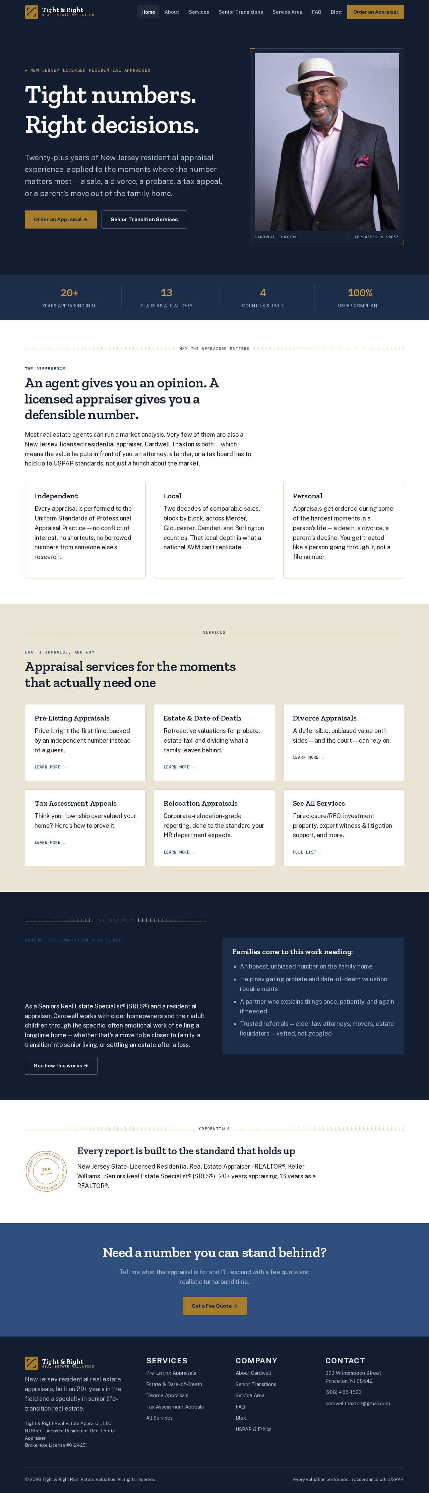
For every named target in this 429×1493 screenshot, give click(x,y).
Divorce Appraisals (167, 1395)
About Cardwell (253, 1373)
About (172, 12)
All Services (159, 1418)
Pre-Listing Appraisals (171, 1373)
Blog (336, 12)
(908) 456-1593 (343, 1392)
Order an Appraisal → (61, 219)
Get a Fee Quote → (215, 1306)
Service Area (287, 12)
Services (199, 12)
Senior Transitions (241, 12)
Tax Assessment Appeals (175, 1407)
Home (148, 12)
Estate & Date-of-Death (174, 1384)
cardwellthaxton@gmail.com (357, 1403)
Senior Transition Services (144, 219)
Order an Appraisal (375, 12)
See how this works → (61, 1065)
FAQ (316, 12)
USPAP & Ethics (253, 1429)
